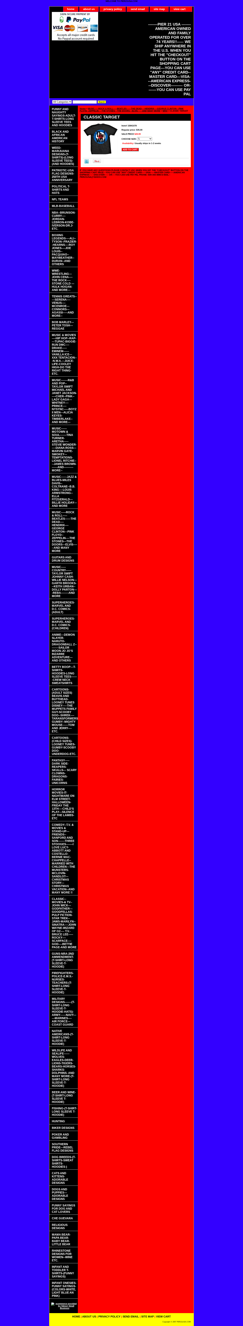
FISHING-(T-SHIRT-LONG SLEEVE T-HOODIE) (64, 1111)
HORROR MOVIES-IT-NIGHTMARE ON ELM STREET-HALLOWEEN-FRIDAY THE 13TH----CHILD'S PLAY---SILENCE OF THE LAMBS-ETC (63, 804)
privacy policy (112, 9)
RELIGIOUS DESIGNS (60, 1226)
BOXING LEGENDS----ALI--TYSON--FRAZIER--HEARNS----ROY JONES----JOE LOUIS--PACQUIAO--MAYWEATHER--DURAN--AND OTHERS (64, 250)
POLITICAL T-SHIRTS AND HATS (61, 189)
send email (138, 9)
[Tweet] (86, 163)
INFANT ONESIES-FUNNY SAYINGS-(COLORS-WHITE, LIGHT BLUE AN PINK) (64, 1289)
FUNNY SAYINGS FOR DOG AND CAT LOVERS (63, 1208)
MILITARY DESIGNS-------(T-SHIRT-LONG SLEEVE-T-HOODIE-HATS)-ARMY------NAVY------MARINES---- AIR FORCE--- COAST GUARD (64, 1011)
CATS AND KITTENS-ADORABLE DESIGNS (60, 1178)
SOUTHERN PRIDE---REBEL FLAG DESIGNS (62, 1147)
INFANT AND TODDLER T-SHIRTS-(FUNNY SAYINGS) (63, 1271)
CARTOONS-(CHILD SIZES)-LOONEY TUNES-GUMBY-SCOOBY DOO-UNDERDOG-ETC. (64, 745)
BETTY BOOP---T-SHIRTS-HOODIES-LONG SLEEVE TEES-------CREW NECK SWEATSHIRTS (64, 675)
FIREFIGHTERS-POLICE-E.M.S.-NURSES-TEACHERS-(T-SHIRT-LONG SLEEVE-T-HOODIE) (63, 982)
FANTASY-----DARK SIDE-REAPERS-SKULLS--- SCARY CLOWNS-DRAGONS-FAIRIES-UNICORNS (64, 771)
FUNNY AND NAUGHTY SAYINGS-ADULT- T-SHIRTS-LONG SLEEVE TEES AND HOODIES (64, 117)
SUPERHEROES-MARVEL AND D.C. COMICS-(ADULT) (63, 607)
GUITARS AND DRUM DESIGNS (63, 559)
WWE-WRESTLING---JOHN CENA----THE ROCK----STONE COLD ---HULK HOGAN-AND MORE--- (63, 280)
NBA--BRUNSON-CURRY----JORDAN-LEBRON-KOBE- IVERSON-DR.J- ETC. (64, 220)
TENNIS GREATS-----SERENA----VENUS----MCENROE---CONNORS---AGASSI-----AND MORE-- (64, 306)
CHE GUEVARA (62, 1218)
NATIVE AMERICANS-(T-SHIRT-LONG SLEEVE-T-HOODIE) (63, 1037)
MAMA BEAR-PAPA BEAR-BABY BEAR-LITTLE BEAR (61, 1239)
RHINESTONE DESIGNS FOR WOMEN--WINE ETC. (62, 1255)
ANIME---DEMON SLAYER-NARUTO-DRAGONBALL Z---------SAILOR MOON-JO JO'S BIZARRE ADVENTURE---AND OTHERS (64, 647)
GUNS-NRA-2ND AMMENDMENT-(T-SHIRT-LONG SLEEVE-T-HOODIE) (63, 960)
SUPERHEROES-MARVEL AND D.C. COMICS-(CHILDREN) (63, 623)
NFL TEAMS (60, 199)
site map (159, 9)
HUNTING (58, 1121)
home (70, 9)
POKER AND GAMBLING (60, 1136)
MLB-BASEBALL (63, 206)
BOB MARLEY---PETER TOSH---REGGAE (63, 325)
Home (83, 108)
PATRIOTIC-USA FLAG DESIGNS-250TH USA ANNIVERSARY (63, 175)
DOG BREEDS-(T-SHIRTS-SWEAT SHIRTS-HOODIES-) (64, 1161)
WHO (165, 111)
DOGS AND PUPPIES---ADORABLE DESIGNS (60, 1194)
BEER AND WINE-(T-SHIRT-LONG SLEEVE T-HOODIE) (64, 1097)
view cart (179, 9)
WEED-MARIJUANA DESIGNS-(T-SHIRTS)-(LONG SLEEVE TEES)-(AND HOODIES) (63, 155)
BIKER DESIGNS (63, 1127)
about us (89, 9)
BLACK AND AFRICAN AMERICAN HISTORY (60, 136)
